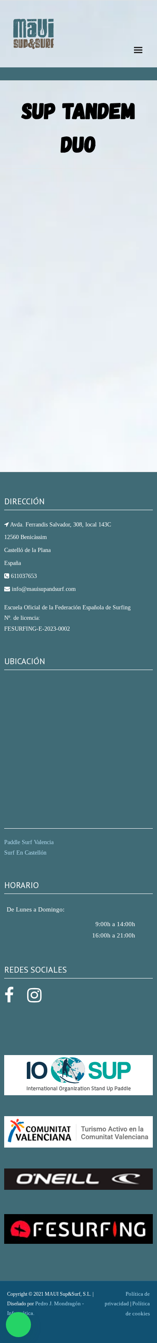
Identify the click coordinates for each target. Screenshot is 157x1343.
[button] (18, 1324)
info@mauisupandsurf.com (43, 589)
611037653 (23, 576)
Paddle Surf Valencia (29, 842)
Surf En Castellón (25, 853)
